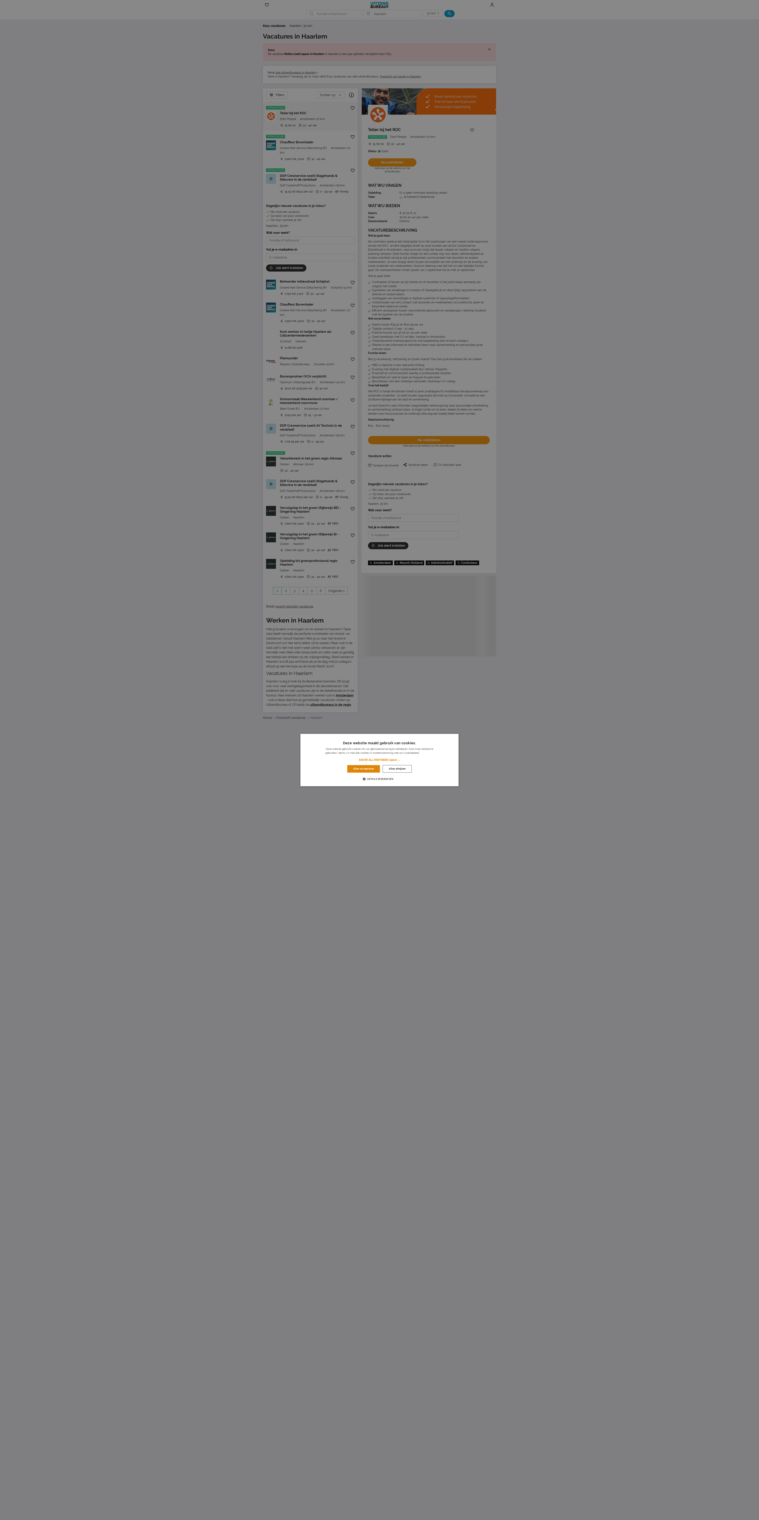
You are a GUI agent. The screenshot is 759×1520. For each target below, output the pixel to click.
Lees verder (426, 753)
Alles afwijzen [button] (397, 768)
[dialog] (379, 760)
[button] (379, 760)
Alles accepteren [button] (363, 768)
